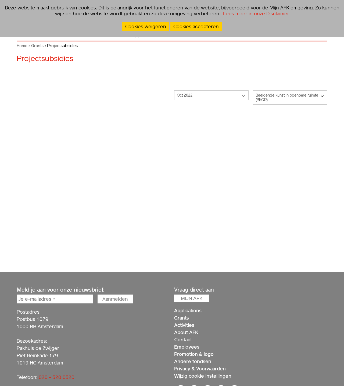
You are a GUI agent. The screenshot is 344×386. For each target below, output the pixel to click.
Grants (37, 45)
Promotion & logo (194, 354)
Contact (183, 339)
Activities (184, 325)
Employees (186, 347)
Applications (188, 310)
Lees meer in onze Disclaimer (255, 13)
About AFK (186, 332)
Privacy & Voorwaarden (200, 368)
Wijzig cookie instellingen (202, 376)
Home (22, 45)
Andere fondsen (192, 361)
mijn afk (192, 298)
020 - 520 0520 (56, 377)
